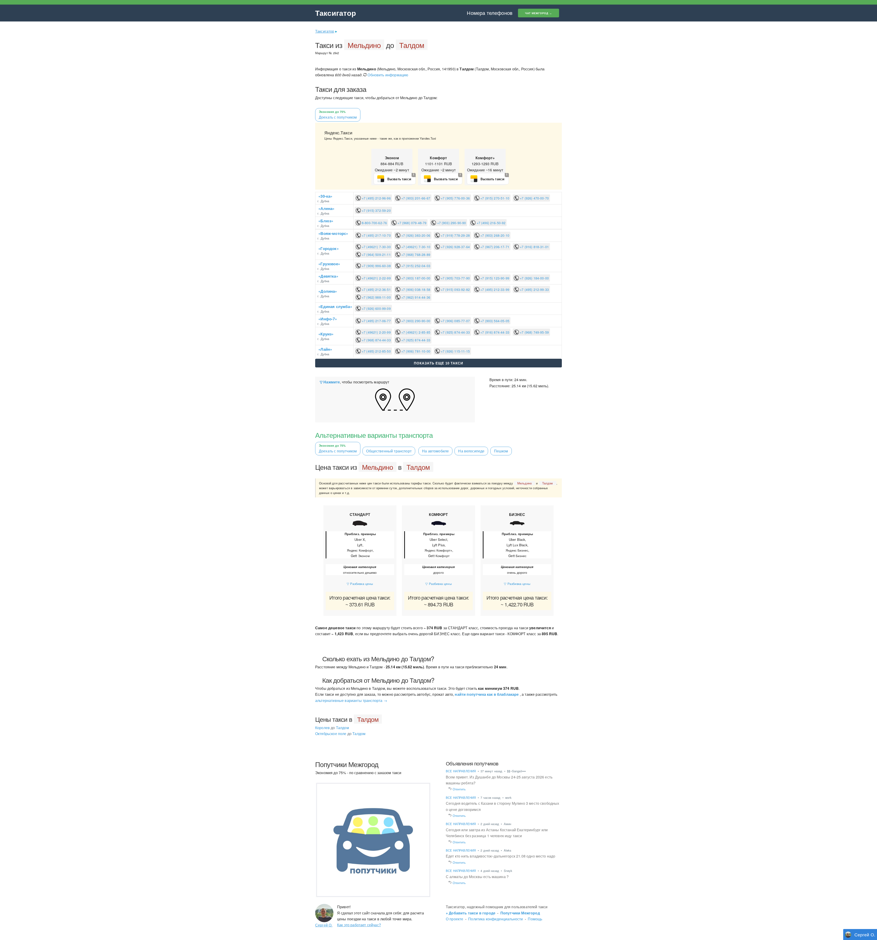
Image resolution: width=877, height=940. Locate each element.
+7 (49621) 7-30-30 (376, 246)
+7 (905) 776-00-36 (455, 198)
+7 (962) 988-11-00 (376, 297)
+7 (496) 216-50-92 (490, 222)
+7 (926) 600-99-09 (376, 308)
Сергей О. (323, 925)
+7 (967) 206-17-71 (494, 246)
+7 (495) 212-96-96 (376, 198)
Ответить (459, 789)
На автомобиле (435, 451)
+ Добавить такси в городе (470, 913)
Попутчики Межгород (520, 913)
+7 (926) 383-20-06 (415, 235)
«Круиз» (325, 334)
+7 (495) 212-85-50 (376, 351)
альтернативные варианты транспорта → (351, 700)
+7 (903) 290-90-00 (415, 321)
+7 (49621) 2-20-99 (376, 332)
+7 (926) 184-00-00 (534, 278)
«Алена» (326, 208)
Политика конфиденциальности (495, 918)
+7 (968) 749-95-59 (534, 332)
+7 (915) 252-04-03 (415, 265)
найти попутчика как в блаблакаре (487, 694)
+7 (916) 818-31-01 (534, 246)
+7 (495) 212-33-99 (494, 289)
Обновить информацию (387, 74)
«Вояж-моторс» (333, 233)
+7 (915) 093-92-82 (455, 289)
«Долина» (327, 291)
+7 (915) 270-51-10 (494, 198)
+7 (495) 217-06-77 (376, 321)
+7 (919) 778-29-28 (455, 235)
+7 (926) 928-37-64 (455, 246)
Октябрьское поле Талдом (340, 733)
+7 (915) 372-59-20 (376, 210)
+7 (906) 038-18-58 (415, 289)
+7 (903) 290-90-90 (451, 222)
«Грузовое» (329, 263)
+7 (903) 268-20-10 (494, 235)
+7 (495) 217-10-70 (376, 235)
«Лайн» (325, 349)
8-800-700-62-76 (374, 222)
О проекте (454, 918)
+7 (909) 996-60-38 (376, 265)
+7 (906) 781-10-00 (415, 351)
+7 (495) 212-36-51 (376, 289)
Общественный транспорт (389, 451)
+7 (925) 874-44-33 (455, 332)
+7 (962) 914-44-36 (415, 297)
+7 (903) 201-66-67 (415, 198)
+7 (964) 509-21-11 (376, 254)
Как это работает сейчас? (359, 924)
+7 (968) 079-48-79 (411, 222)
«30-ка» (325, 196)
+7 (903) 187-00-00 (415, 278)
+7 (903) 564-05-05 (494, 321)
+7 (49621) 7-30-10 (415, 246)
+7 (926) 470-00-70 (534, 198)
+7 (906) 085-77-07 (455, 321)
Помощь (535, 918)
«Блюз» (325, 220)
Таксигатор (335, 13)
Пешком (501, 451)
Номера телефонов (489, 12)
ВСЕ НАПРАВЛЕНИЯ (461, 771)
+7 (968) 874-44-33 (376, 340)
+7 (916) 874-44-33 (494, 332)
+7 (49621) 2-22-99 (376, 278)
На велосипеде (471, 451)
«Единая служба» (335, 306)
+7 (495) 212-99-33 (534, 289)
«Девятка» (328, 276)
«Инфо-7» (327, 318)
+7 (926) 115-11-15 (455, 351)
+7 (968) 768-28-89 (415, 254)
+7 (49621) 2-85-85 (415, 332)
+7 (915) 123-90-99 (494, 278)
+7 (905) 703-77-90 (455, 278)
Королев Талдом (332, 727)
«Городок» (328, 248)
